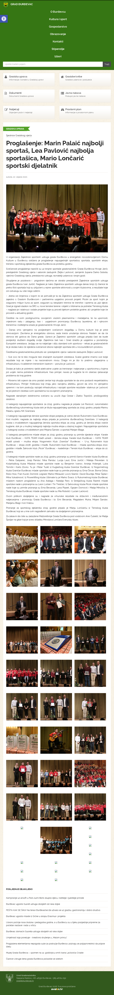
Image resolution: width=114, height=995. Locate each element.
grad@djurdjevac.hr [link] (25, 981)
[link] (4, 19)
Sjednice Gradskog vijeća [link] (19, 135)
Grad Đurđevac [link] (18, 4)
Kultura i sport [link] (58, 19)
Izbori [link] (57, 56)
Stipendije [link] (58, 48)
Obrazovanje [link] (58, 34)
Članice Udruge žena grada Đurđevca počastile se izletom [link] (34, 959)
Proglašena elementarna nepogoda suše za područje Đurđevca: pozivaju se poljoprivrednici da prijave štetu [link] (55, 945)
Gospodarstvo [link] (58, 26)
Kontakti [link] (58, 41)
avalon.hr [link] (57, 989)
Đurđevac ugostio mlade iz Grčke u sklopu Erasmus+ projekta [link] (35, 916)
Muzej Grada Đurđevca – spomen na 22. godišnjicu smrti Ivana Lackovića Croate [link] (44, 953)
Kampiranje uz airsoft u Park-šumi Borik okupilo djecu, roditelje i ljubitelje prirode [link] (45, 898)
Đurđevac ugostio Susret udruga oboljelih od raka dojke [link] (33, 904)
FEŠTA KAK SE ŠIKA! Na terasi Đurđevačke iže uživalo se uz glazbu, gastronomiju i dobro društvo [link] (53, 910)
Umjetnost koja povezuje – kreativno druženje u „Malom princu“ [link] (36, 937)
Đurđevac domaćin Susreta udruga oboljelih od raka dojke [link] (34, 931)
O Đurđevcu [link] (58, 11)
